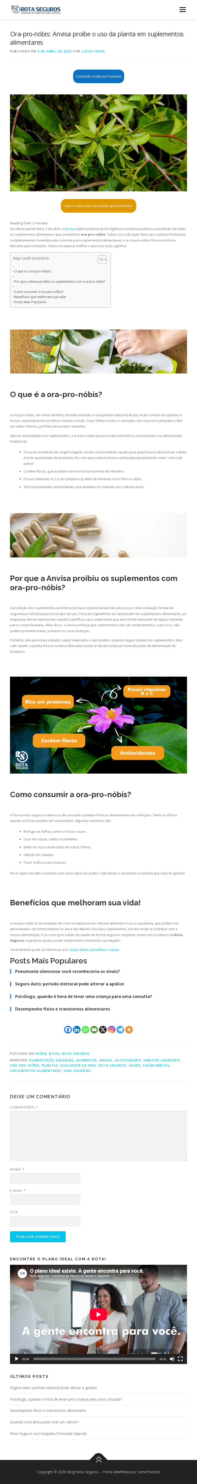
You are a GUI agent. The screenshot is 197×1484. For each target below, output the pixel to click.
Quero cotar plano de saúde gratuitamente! (98, 205)
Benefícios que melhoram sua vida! (40, 297)
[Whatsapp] (85, 1030)
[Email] (94, 1030)
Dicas (54, 1053)
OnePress (121, 1471)
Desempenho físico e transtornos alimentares (48, 1410)
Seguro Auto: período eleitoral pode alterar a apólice (53, 1387)
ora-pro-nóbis (25, 1065)
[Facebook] (68, 1030)
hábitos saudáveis (162, 1060)
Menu (182, 9)
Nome (17, 1169)
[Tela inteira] (180, 1358)
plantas (50, 1065)
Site (14, 1212)
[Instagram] (111, 1030)
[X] (103, 1030)
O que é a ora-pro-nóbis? (33, 271)
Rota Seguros (76, 1053)
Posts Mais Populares (30, 302)
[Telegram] (120, 1030)
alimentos (86, 1060)
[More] (129, 1030)
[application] (98, 1314)
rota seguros (112, 1065)
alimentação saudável (51, 1060)
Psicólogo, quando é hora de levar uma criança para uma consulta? (66, 1399)
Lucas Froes (93, 51)
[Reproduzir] (16, 1358)
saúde (135, 1065)
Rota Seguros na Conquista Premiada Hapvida (48, 1433)
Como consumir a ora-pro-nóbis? (39, 292)
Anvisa (69, 228)
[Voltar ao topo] (99, 1460)
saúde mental (156, 1065)
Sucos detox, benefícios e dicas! (94, 949)
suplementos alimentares (35, 1071)
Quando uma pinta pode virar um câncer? (44, 1422)
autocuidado (128, 1060)
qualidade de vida (78, 1065)
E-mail (18, 1190)
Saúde (41, 1053)
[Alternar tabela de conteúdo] (99, 259)
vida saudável (78, 1071)
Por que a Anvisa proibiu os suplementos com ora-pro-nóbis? (59, 281)
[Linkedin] (77, 1030)
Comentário (24, 1107)
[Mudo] (172, 1358)
